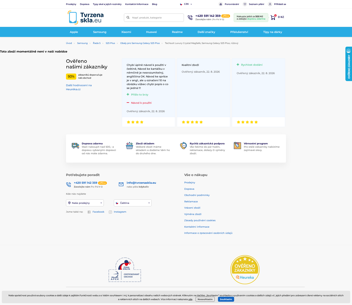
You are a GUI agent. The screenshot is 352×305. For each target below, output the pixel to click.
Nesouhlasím (205, 299)
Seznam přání (256, 4)
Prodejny (71, 4)
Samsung (82, 43)
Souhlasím (226, 299)
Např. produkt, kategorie (147, 17)
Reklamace (191, 201)
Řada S (96, 43)
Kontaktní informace (136, 4)
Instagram (120, 211)
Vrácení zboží (192, 207)
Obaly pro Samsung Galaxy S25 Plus (140, 43)
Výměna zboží (192, 214)
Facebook (98, 211)
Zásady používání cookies (200, 220)
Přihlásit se (280, 4)
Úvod (69, 43)
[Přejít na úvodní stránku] (85, 17)
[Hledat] (128, 18)
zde (190, 299)
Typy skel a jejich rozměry (107, 4)
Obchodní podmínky (197, 195)
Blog (154, 4)
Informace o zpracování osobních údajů (208, 232)
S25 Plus (110, 43)
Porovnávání (232, 4)
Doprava (84, 4)
